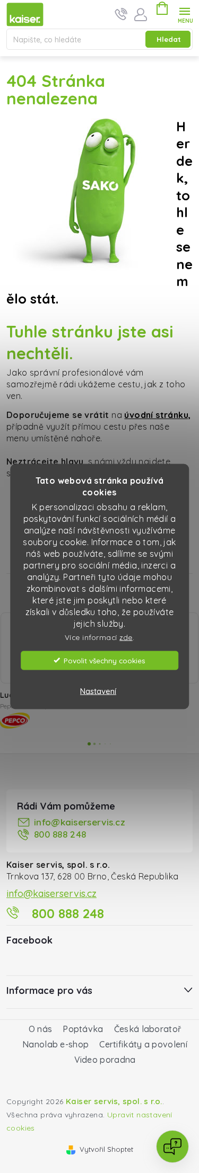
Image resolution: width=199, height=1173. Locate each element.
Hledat (169, 39)
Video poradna (105, 1059)
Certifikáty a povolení (143, 1044)
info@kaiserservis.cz (79, 822)
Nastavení (98, 691)
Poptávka (83, 1029)
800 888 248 (60, 834)
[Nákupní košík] (162, 10)
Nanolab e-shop (55, 1044)
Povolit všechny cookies (104, 659)
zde (126, 637)
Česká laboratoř (147, 1029)
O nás (41, 1029)
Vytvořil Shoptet (106, 1149)
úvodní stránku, (157, 415)
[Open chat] (172, 1146)
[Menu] (185, 14)
